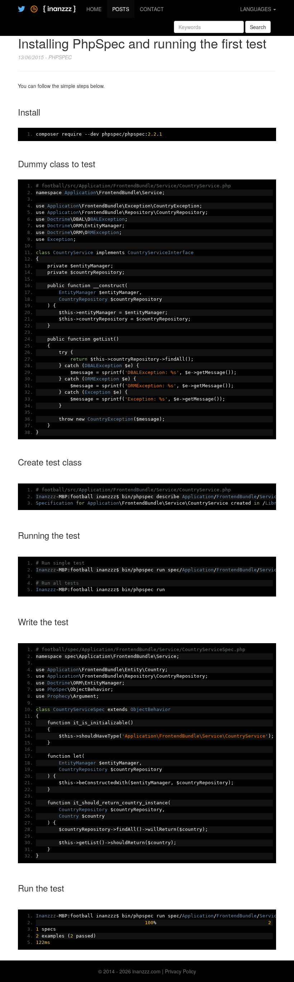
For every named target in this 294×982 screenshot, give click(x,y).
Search (258, 27)
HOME (93, 9)
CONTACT (152, 9)
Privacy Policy (180, 971)
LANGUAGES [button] (256, 9)
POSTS (120, 9)
